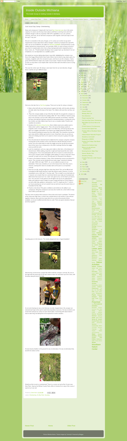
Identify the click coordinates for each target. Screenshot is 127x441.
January (84, 171)
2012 (82, 174)
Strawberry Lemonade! (88, 136)
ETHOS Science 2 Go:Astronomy (91, 126)
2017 (82, 84)
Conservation (94, 199)
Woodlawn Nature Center (96, 346)
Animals (94, 182)
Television (100, 327)
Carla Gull (83, 181)
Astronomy (95, 186)
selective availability (54, 44)
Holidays (99, 233)
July (83, 107)
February (85, 169)
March (84, 166)
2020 (82, 77)
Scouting (47, 395)
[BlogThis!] (49, 393)
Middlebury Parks (97, 255)
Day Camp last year (57, 30)
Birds (100, 188)
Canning (94, 194)
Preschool (96, 302)
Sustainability (95, 325)
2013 (82, 93)
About (26, 19)
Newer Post (29, 426)
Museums (94, 257)
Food (96, 221)
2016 (82, 86)
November (85, 98)
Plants (94, 295)
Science (94, 314)
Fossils (100, 221)
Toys (101, 329)
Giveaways (99, 226)
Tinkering (94, 329)
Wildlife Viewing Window (97, 340)
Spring (93, 319)
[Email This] (48, 393)
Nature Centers (97, 266)
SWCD (100, 325)
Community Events (97, 198)
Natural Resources (95, 19)
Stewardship (99, 322)
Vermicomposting (95, 332)
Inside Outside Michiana (42, 10)
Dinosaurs (99, 201)
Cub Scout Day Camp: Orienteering (91, 120)
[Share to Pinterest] (54, 393)
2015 (82, 89)
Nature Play (97, 275)
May (83, 162)
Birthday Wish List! (87, 113)
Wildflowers (99, 339)
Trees (100, 330)
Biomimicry (94, 188)
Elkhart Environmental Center (96, 208)
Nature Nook (99, 273)
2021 (82, 75)
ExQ (93, 216)
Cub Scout (43, 105)
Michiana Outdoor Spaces (80, 19)
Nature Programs (97, 278)
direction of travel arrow (42, 125)
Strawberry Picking (87, 155)
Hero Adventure (86, 116)
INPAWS (94, 238)
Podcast (100, 295)
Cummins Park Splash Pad (89, 128)
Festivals (99, 219)
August (84, 104)
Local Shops (97, 246)
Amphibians (99, 181)
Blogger (81, 434)
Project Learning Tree (88, 118)
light (92, 244)
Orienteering (32, 395)
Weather (100, 334)
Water (93, 334)
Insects (100, 238)
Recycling (94, 307)
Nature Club (95, 268)
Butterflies (100, 193)
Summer (94, 324)
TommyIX (69, 434)
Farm (98, 216)
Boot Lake (99, 191)
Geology (94, 226)
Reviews (100, 307)
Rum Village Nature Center (97, 311)
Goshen (94, 227)
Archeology (94, 184)
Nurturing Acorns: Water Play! (90, 151)
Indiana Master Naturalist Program (91, 134)
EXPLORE (99, 214)
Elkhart (94, 203)
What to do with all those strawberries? (88, 148)
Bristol (93, 193)
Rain (93, 304)
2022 (82, 73)
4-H (92, 181)
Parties (100, 291)
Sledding (100, 315)
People (93, 293)
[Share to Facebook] (53, 393)
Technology (94, 327)
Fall (95, 216)
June (83, 109)
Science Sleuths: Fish (88, 153)
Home (45, 19)
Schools (100, 312)
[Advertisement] (50, 411)
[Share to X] (51, 393)
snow (93, 317)
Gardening (95, 223)
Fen (101, 216)
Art (101, 184)
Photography (99, 293)
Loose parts (97, 248)
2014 (82, 91)
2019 (82, 80)
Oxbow (96, 291)
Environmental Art (97, 213)
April (83, 164)
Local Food (98, 245)
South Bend (99, 317)
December (85, 95)
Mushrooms (94, 258)
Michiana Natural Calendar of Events (60, 19)
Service (94, 315)
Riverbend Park (95, 309)
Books (94, 191)
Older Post (71, 426)
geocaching (94, 224)
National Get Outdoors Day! (89, 145)
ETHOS (94, 214)
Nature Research (97, 279)
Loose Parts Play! (36, 19)
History (93, 233)
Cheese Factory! (86, 111)
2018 (82, 82)
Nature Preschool (97, 276)
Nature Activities (97, 263)
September (85, 102)
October (84, 100)
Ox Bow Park (40, 395)
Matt (82, 183)
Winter (94, 342)
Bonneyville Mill (97, 189)
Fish (93, 221)
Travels (93, 330)
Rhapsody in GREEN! (88, 139)
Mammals (94, 250)
